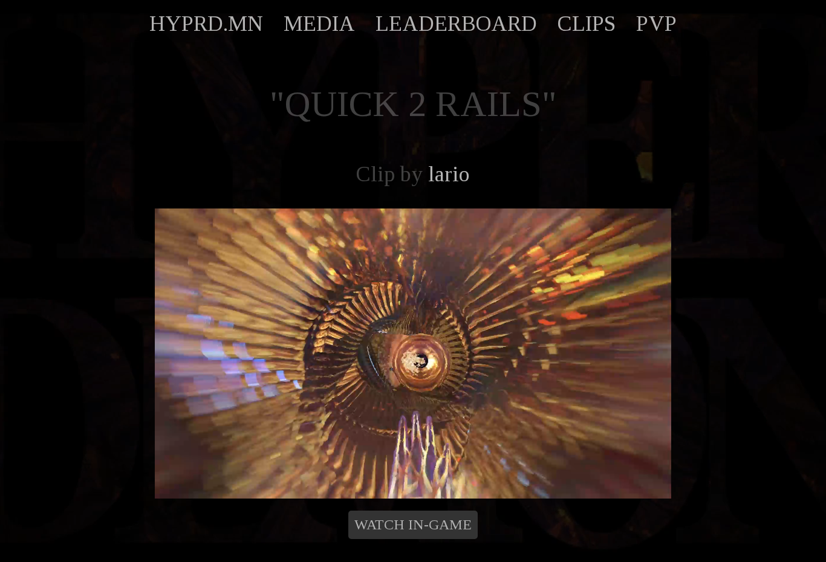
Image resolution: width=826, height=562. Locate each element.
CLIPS (587, 23)
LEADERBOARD (456, 23)
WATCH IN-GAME (413, 524)
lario (449, 174)
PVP (656, 23)
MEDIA (319, 23)
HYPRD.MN (206, 23)
